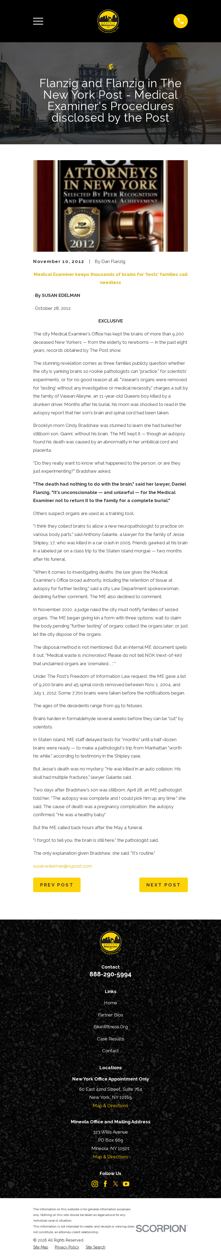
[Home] (108, 21)
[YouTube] (126, 1184)
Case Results (110, 1038)
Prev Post (57, 885)
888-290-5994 (110, 974)
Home (110, 1002)
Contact (110, 1050)
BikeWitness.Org (111, 1026)
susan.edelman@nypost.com (62, 866)
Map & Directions (110, 1105)
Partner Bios (110, 1015)
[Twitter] (115, 1184)
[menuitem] (40, 1247)
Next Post (163, 885)
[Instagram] (95, 1184)
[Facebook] (105, 1184)
